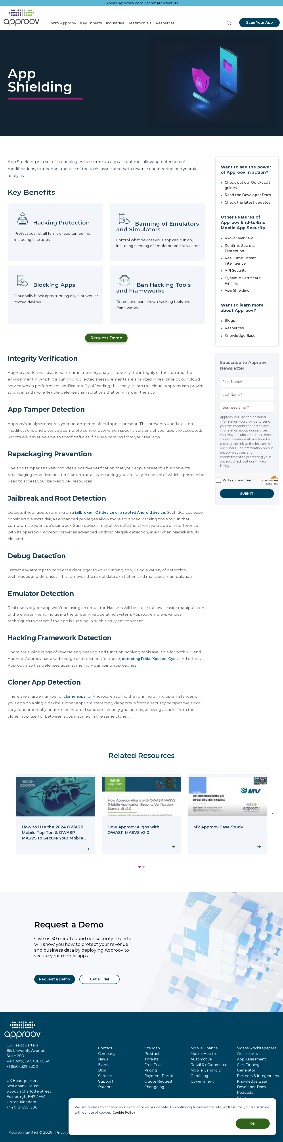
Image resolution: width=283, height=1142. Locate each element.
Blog (102, 1070)
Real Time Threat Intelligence (240, 260)
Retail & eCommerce (209, 1065)
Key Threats (91, 23)
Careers (105, 1076)
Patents (105, 1087)
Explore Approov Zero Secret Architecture (141, 3)
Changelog (154, 1087)
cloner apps (75, 696)
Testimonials (139, 23)
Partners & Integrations (258, 1076)
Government (202, 1081)
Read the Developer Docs (248, 195)
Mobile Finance (204, 1048)
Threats (151, 1059)
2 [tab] (143, 867)
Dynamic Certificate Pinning (243, 280)
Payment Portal (158, 1076)
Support (105, 1081)
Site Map (152, 1048)
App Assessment (251, 1059)
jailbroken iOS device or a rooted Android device (120, 512)
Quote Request (158, 1081)
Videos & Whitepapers (256, 1048)
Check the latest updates (247, 202)
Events (104, 1065)
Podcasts (245, 1092)
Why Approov (63, 23)
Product (152, 1054)
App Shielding (237, 290)
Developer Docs (251, 1087)
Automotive (201, 1059)
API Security (235, 270)
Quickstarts (247, 1054)
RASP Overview (239, 238)
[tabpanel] (55, 814)
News (103, 1059)
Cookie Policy (124, 1113)
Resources (165, 23)
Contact (105, 1048)
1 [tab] (139, 867)
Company (106, 1054)
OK (252, 1123)
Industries (115, 23)
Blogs (230, 320)
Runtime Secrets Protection (240, 248)
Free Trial (152, 1065)
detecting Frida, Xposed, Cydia (150, 659)
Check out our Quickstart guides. (247, 185)
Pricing (150, 1070)
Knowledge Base (240, 336)
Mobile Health (203, 1054)
